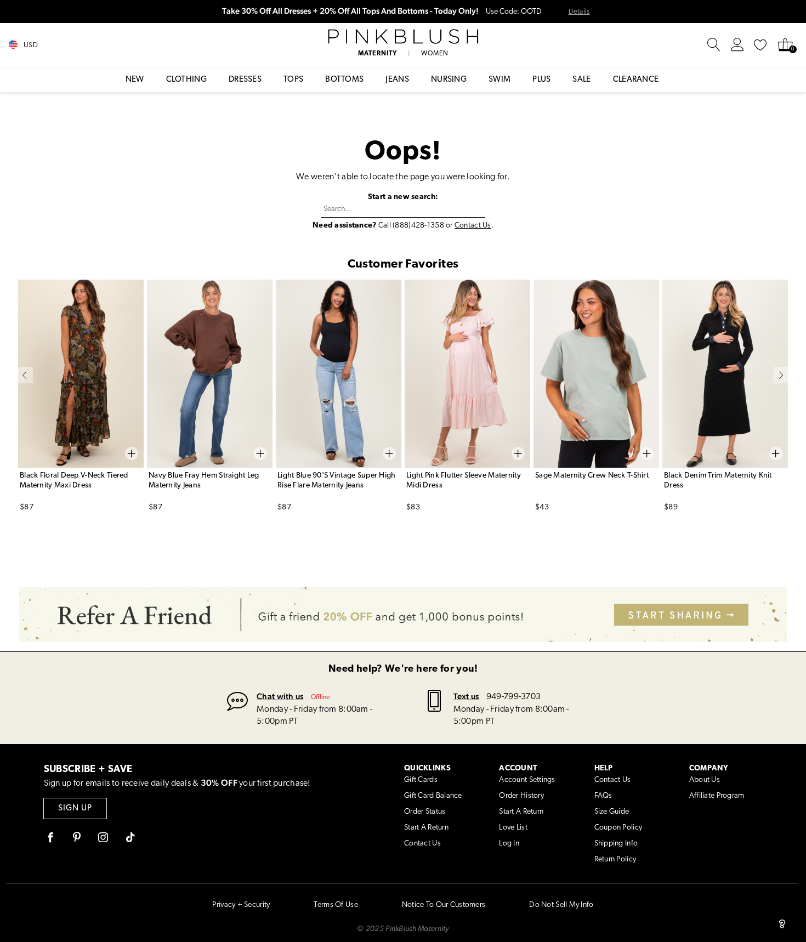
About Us (704, 780)
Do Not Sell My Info (561, 905)
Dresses (245, 80)
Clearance (636, 80)
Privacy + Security (241, 905)
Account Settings (527, 780)
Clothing (186, 80)
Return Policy (615, 859)
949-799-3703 (513, 697)
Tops (293, 80)
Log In (509, 843)
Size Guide (611, 812)
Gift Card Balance (433, 796)
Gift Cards (421, 780)
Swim (499, 80)
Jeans (397, 80)
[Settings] (737, 45)
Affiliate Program (717, 796)
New (135, 80)
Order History (521, 796)
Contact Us (473, 226)
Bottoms (344, 80)
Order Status (424, 812)
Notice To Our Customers (443, 905)
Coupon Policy (618, 828)
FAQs (603, 796)
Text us (466, 696)
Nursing (449, 80)
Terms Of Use (335, 905)
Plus (541, 80)
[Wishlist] (760, 45)
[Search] (713, 45)
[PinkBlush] (403, 36)
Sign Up (75, 808)
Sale (581, 80)
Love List (513, 828)
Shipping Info (616, 843)
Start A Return (426, 828)
